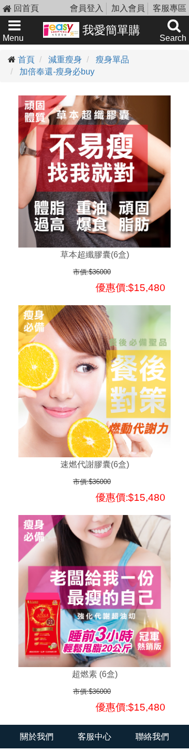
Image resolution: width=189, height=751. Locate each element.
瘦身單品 (112, 59)
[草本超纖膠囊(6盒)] (94, 171)
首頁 (26, 59)
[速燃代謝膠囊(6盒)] (94, 381)
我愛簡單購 (109, 30)
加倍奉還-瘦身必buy (56, 71)
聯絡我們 (152, 736)
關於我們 (37, 736)
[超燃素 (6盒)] (94, 591)
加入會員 (128, 8)
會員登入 (86, 8)
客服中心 (94, 736)
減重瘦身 (65, 59)
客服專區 (169, 8)
